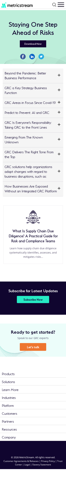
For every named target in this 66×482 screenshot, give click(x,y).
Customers (9, 413)
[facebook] (26, 447)
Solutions (8, 381)
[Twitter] (41, 56)
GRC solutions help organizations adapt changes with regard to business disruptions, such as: (28, 171)
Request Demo (55, 473)
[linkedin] (13, 447)
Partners (8, 421)
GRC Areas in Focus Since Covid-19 (30, 102)
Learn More (10, 389)
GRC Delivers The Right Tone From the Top (29, 154)
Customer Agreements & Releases (21, 461)
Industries (9, 397)
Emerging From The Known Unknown (24, 139)
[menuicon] (61, 4)
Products (8, 373)
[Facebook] (23, 56)
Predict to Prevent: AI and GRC (27, 112)
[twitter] (39, 447)
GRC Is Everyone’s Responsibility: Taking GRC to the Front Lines (28, 124)
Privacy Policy (48, 461)
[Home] (14, 4)
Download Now (33, 43)
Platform (8, 405)
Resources (9, 429)
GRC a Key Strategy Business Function (26, 90)
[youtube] (52, 447)
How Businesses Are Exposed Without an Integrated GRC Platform (31, 188)
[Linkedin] (32, 56)
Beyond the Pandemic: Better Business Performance (25, 75)
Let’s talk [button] (33, 347)
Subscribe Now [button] (33, 299)
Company (9, 437)
